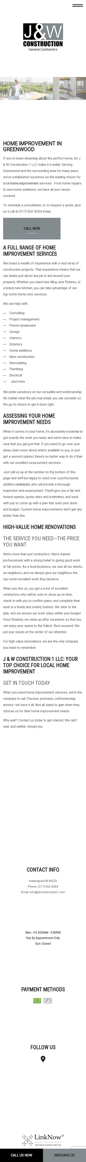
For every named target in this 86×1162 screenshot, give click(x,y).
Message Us (64, 1155)
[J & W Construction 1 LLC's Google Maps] (43, 1060)
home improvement (24, 184)
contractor (22, 485)
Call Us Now (21, 1155)
